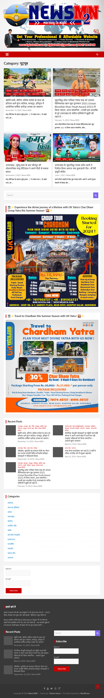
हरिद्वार (43, 94)
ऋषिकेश (93, 426)
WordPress (85, 693)
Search (95, 195)
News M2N (27, 110)
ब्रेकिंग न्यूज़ (38, 91)
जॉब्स (9, 530)
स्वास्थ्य (74, 448)
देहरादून (65, 91)
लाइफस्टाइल (75, 94)
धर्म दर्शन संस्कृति (74, 428)
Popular (68, 426)
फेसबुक (31, 91)
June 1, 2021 (60, 175)
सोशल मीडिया (36, 94)
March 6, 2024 (70, 444)
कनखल (16, 91)
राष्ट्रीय (10, 548)
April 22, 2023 (70, 457)
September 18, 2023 (26, 459)
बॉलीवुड (77, 91)
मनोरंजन (8, 94)
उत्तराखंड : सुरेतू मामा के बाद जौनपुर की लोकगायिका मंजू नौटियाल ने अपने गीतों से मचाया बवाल (27, 168)
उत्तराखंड (8, 91)
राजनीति (11, 544)
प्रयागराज (11, 539)
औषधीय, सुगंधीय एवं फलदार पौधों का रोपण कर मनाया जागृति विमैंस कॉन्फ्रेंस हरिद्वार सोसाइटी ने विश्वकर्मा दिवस (33, 453)
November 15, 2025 (13, 110)
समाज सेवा (94, 428)
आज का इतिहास (13, 507)
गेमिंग (25, 91)
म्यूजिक (62, 94)
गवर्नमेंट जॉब (12, 525)
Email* (8, 579)
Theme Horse (54, 693)
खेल (21, 91)
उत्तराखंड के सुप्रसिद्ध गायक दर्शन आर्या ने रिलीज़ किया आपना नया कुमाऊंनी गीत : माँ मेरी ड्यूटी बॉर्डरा (75, 168)
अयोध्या (10, 503)
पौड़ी (21, 156)
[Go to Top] (97, 686)
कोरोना (10, 521)
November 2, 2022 (13, 175)
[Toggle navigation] (7, 54)
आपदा (10, 512)
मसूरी (57, 94)
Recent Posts (15, 421)
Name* (9, 569)
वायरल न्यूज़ (22, 94)
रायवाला (88, 428)
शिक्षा (28, 94)
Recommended (78, 426)
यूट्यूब (15, 94)
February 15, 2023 (62, 120)
